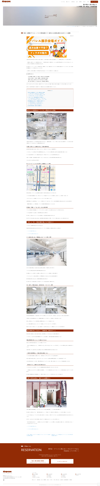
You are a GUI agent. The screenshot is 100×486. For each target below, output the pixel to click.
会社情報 (61, 479)
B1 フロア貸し (50, 477)
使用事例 (80, 1)
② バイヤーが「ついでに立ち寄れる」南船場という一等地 (36, 94)
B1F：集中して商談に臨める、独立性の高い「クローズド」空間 (37, 99)
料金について (68, 1)
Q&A (77, 1)
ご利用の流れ (73, 1)
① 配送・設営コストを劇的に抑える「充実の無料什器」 (36, 93)
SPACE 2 (34, 476)
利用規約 (70, 479)
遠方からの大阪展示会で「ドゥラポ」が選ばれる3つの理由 (36, 92)
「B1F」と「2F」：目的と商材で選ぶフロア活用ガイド (36, 97)
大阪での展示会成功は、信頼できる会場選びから (35, 105)
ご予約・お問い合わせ (94, 1)
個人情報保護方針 (66, 479)
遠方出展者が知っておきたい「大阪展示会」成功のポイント (36, 100)
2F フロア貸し (64, 477)
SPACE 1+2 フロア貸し (36, 477)
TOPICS (88, 1)
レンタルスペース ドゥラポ (69, 26)
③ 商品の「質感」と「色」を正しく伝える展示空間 (35, 95)
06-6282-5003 (6, 478)
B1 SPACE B (49, 476)
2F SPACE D (63, 476)
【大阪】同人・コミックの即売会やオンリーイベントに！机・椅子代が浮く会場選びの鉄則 (62, 435)
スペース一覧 (62, 1)
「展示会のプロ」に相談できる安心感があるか (35, 104)
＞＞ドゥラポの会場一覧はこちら (31, 426)
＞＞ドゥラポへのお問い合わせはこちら (32, 233)
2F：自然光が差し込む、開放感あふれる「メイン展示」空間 (36, 98)
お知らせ (84, 1)
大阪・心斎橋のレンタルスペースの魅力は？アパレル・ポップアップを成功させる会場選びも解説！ (39, 435)
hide (51, 90)
